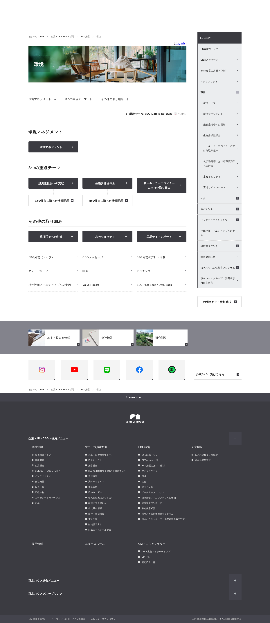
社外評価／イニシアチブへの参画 (49, 285)
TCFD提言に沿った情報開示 (51, 201)
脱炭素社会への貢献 (51, 183)
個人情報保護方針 (37, 618)
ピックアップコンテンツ (154, 492)
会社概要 (39, 481)
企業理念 (39, 465)
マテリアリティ (38, 271)
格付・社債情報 (96, 513)
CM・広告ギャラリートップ (156, 551)
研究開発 (197, 447)
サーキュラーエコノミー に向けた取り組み (159, 185)
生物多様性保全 (105, 183)
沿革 (37, 502)
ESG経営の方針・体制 (151, 257)
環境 (144, 476)
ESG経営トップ (209, 49)
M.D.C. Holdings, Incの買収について (107, 470)
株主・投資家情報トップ (100, 454)
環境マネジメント (39, 99)
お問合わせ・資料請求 (217, 302)
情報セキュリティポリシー (104, 618)
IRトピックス (95, 460)
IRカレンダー (95, 492)
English (180, 43)
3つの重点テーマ (76, 99)
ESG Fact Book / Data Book (154, 285)
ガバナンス (144, 271)
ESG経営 (85, 36)
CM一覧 (146, 556)
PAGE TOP (135, 397)
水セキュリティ (105, 237)
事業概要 (39, 460)
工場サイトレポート (159, 237)
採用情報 (37, 543)
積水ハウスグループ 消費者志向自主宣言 (218, 280)
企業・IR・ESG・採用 (62, 36)
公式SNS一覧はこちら (210, 374)
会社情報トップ (43, 454)
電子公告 (93, 519)
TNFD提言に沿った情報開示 (105, 201)
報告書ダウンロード (152, 502)
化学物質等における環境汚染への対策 (219, 163)
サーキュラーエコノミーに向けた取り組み (219, 148)
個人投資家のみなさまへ (100, 497)
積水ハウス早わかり (98, 502)
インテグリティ (43, 476)
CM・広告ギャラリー (151, 543)
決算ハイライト (96, 481)
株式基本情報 (95, 508)
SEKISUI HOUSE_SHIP (47, 470)
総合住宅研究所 (203, 460)
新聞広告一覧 (148, 562)
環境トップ (209, 103)
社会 (85, 271)
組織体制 (39, 492)
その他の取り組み (112, 99)
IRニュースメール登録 (99, 529)
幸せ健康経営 (208, 256)
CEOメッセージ (92, 257)
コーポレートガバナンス (47, 497)
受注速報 (93, 476)
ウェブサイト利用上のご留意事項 (69, 618)
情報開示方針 (95, 524)
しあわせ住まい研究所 (206, 454)
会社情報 (37, 447)
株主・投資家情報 (96, 447)
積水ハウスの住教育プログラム (158, 513)
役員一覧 (39, 486)
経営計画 (93, 465)
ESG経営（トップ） (41, 257)
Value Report (90, 285)
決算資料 (93, 486)
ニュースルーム (95, 543)
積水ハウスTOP (36, 36)
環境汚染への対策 (51, 237)
